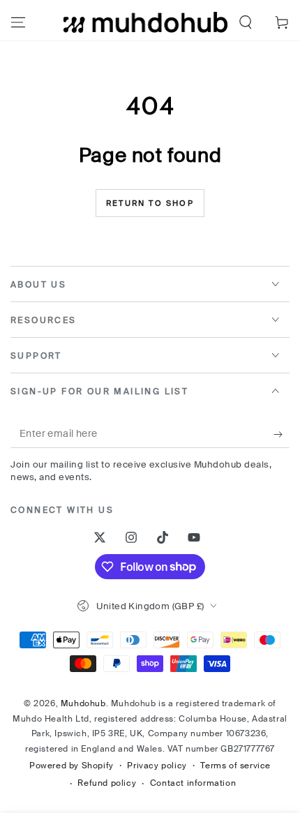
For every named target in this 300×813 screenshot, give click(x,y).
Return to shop (150, 203)
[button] (245, 22)
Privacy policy (156, 765)
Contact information (193, 783)
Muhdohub (83, 703)
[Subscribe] (281, 434)
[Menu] (18, 22)
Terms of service (235, 765)
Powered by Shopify (71, 765)
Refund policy (106, 783)
